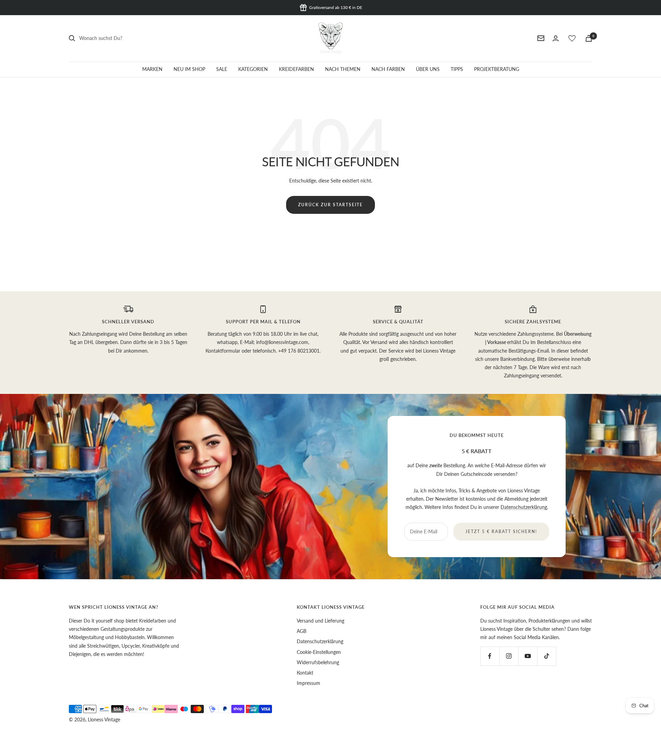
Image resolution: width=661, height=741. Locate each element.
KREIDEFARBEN (296, 69)
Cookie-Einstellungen (319, 652)
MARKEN (152, 69)
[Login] (556, 38)
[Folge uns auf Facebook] (489, 656)
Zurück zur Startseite (330, 204)
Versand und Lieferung (320, 621)
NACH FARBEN (388, 69)
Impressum (308, 683)
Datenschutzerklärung (524, 507)
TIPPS (457, 69)
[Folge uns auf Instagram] (508, 656)
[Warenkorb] (588, 38)
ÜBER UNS (428, 69)
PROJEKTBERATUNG (496, 69)
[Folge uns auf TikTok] (546, 656)
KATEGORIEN (253, 69)
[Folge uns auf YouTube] (527, 656)
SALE (221, 69)
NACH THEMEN (342, 69)
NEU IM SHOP (189, 69)
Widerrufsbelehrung (318, 662)
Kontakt (305, 673)
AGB (301, 631)
